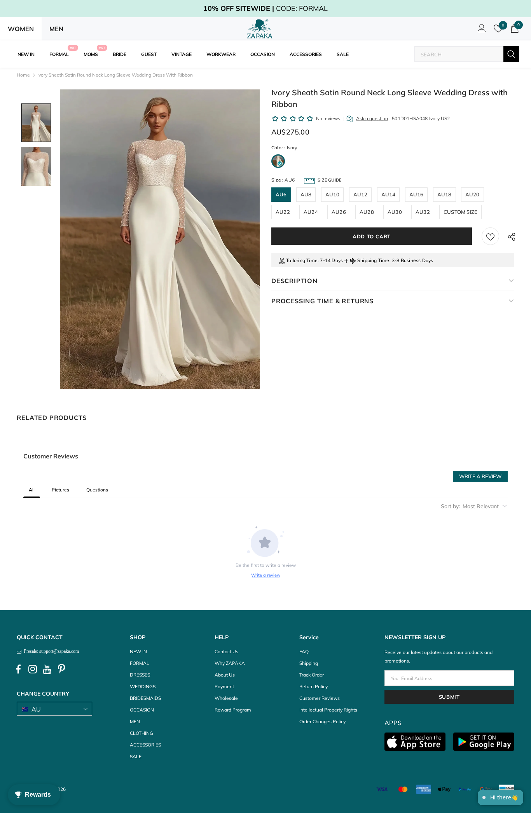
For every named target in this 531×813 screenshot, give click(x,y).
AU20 (472, 194)
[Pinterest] (61, 669)
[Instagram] (33, 669)
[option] (160, 239)
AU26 (339, 212)
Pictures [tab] (60, 490)
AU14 (388, 194)
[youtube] (47, 669)
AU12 (360, 194)
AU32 (423, 212)
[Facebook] (18, 669)
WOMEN (21, 29)
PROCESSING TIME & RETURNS (322, 301)
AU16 (416, 194)
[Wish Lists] (490, 236)
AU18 (444, 194)
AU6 (281, 194)
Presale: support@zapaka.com (50, 651)
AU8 (306, 194)
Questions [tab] (97, 490)
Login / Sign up (480, 30)
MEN (56, 29)
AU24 (311, 212)
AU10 (332, 194)
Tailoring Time (302, 260)
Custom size (460, 212)
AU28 (367, 212)
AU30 (395, 212)
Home (23, 75)
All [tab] (32, 490)
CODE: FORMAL (265, 8)
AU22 (283, 212)
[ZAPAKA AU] (259, 28)
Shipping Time (373, 260)
